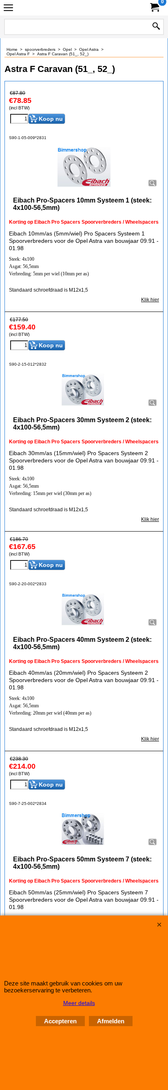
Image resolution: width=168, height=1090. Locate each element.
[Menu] (8, 8)
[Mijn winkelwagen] (154, 7)
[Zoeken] (156, 26)
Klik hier (150, 300)
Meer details (79, 1003)
